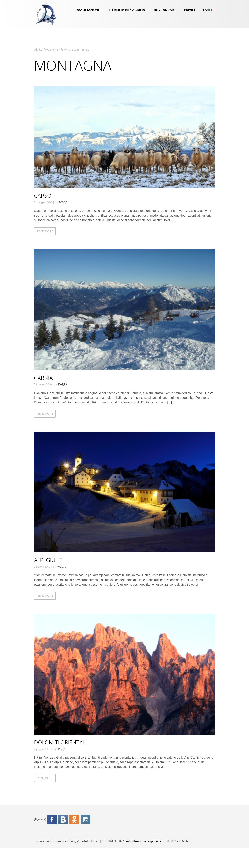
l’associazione (87, 10)
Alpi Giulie (48, 560)
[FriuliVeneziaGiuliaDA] (45, 14)
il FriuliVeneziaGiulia (127, 10)
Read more (45, 231)
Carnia (43, 377)
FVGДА (63, 202)
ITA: (205, 10)
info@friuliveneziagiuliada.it (145, 841)
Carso (42, 195)
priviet (190, 10)
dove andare (164, 10)
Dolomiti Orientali (60, 742)
